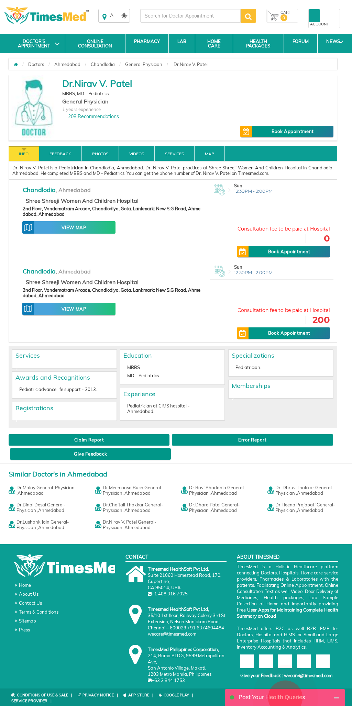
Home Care (214, 43)
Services (174, 153)
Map (209, 153)
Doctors (36, 64)
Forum (301, 41)
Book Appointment (293, 131)
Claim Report (89, 439)
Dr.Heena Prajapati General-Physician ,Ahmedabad (305, 507)
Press (24, 629)
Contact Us (30, 603)
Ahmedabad (67, 64)
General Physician (143, 64)
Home (25, 585)
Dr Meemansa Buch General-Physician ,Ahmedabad (133, 490)
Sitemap (27, 621)
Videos (136, 153)
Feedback (60, 153)
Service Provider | (31, 700)
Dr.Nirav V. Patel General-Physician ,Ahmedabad (129, 524)
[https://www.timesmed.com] (16, 64)
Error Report (252, 439)
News (333, 41)
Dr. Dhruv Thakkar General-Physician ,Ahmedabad (304, 490)
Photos (100, 153)
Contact (136, 557)
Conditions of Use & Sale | (44, 695)
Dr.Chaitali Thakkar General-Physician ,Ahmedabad (133, 507)
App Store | (140, 695)
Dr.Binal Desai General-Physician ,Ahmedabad (41, 507)
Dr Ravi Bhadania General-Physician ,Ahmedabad (217, 490)
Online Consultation (95, 43)
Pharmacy (147, 41)
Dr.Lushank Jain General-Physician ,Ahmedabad (42, 524)
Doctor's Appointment (34, 43)
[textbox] (190, 16)
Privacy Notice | (100, 695)
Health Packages (258, 43)
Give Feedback (90, 454)
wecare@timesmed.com (308, 675)
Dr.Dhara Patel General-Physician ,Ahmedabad (214, 507)
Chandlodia (103, 64)
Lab (181, 41)
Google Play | (178, 695)
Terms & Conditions (38, 612)
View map (74, 227)
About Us (28, 594)
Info (24, 153)
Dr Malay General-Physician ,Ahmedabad (45, 490)
